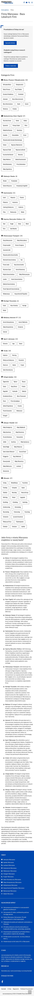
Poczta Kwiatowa (7, 437)
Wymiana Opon (7, 269)
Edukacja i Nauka (9, 176)
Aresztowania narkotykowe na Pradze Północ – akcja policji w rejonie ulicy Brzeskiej (17, 933)
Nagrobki (5, 391)
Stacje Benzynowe (7, 240)
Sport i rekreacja (9, 339)
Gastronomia (8, 193)
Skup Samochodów (19, 264)
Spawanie (5, 125)
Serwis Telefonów (23, 322)
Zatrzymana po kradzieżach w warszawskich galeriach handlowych (16, 908)
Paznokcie (21, 360)
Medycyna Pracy (7, 521)
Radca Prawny (6, 89)
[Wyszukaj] (29, 2)
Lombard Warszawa (9, 865)
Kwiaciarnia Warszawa (9, 868)
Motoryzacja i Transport (11, 236)
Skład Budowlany (7, 164)
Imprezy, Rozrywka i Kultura (13, 219)
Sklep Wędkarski (21, 427)
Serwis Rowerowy (20, 269)
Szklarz (25, 120)
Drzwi (24, 135)
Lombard (18, 466)
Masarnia (12, 197)
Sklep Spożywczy (25, 442)
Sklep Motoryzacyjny (24, 274)
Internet (5, 332)
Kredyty (15, 109)
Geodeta (5, 135)
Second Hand (22, 451)
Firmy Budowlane (21, 164)
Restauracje (13, 212)
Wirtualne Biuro (7, 84)
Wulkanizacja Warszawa (10, 885)
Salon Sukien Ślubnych (8, 451)
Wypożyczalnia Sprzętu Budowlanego (12, 140)
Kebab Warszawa (8, 893)
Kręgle (11, 223)
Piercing (14, 355)
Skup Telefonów (17, 456)
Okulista (5, 492)
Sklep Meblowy (7, 159)
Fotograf (5, 415)
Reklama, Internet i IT (11, 317)
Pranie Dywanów (7, 410)
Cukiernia (20, 207)
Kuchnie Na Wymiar (8, 154)
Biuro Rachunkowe (8, 104)
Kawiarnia (15, 202)
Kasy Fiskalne (18, 89)
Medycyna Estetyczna (8, 360)
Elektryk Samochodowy (9, 284)
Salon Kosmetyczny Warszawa (12, 879)
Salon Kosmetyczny (8, 370)
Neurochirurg (24, 492)
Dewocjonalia (6, 461)
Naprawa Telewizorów (16, 145)
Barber (14, 365)
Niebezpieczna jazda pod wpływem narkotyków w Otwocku (17, 923)
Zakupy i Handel (9, 423)
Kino (4, 228)
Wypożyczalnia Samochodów (10, 255)
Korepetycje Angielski (21, 185)
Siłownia (5, 343)
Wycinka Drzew (7, 120)
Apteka (23, 526)
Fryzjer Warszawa (8, 876)
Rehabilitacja (14, 483)
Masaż (13, 497)
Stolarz (4, 145)
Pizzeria (22, 197)
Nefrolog (5, 497)
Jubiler (4, 442)
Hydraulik (14, 391)
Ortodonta (5, 517)
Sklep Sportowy (7, 432)
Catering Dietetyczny (8, 207)
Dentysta (14, 526)
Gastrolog (24, 502)
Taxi (22, 260)
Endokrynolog (6, 507)
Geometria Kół (6, 250)
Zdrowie (6, 478)
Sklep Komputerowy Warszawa (12, 882)
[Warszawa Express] (7, 2)
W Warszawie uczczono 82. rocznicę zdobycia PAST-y (16, 937)
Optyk (23, 487)
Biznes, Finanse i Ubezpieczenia (14, 80)
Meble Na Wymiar (7, 130)
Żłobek (5, 181)
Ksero (4, 401)
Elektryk (24, 391)
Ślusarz (24, 381)
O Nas (9, 989)
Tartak (17, 120)
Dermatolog (18, 507)
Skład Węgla (6, 446)
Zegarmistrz (6, 381)
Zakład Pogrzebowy (8, 406)
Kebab (22, 212)
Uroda (6, 351)
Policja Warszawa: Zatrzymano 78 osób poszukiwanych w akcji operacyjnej (14, 918)
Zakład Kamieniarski (20, 159)
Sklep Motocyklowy (22, 240)
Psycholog (27, 512)
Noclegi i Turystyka (10, 301)
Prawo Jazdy (6, 264)
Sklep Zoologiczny (7, 427)
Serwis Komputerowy (8, 322)
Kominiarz (19, 130)
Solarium (5, 355)
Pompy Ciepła (16, 125)
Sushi (4, 197)
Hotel (4, 305)
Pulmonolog (17, 512)
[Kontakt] (26, 2)
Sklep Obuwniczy (19, 461)
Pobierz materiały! (10, 66)
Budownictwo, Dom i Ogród (13, 116)
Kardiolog (5, 502)
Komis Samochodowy (16, 279)
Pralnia (23, 386)
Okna (26, 125)
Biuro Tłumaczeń (21, 396)
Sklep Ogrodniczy (7, 169)
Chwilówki (20, 94)
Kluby (19, 223)
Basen (20, 343)
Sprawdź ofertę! (10, 43)
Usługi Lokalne (8, 377)
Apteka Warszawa (8, 862)
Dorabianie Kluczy (7, 396)
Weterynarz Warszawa (9, 871)
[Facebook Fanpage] (24, 2)
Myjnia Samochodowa (8, 274)
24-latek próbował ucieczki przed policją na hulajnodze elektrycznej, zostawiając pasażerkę (16, 928)
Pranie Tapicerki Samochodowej (11, 289)
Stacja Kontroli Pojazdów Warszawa (13, 888)
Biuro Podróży (14, 305)
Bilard (27, 223)
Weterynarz (19, 410)
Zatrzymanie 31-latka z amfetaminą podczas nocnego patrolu (16, 913)
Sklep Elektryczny (7, 466)
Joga (13, 343)
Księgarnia (5, 456)
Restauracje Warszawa (9, 891)
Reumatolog (6, 512)
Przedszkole (14, 181)
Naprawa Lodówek (20, 149)
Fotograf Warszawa (9, 874)
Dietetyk (5, 526)
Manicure (5, 365)
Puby (4, 212)
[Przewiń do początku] (30, 991)
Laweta (5, 279)
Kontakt (29, 971)
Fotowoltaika (15, 135)
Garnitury (13, 442)
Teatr (4, 223)
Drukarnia (20, 327)
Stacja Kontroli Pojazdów (20, 294)
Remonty (20, 154)
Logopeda (22, 497)
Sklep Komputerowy (8, 327)
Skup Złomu (14, 386)
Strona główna (5, 10)
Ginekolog (15, 502)
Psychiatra (25, 483)
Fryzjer (22, 365)
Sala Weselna (13, 228)
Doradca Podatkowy (8, 94)
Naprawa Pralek (7, 149)
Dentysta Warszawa (9, 859)
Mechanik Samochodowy (9, 260)
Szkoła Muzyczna (7, 185)
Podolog (5, 487)
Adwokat (5, 99)
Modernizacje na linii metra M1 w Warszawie (16, 941)
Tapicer (15, 381)
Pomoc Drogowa (19, 245)
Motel (4, 310)
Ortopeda (14, 487)
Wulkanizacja (6, 294)
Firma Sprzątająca (15, 401)
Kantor (26, 104)
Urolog (4, 483)
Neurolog (14, 492)
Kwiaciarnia (6, 471)
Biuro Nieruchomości (17, 99)
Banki (18, 104)
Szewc (4, 386)
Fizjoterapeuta (19, 521)
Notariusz (5, 109)
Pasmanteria (20, 437)
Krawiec (20, 406)
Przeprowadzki (6, 245)
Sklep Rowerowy (20, 432)
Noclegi (24, 305)
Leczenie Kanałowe (18, 517)
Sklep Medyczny (18, 446)
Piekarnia (5, 202)
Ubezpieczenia (19, 84)
